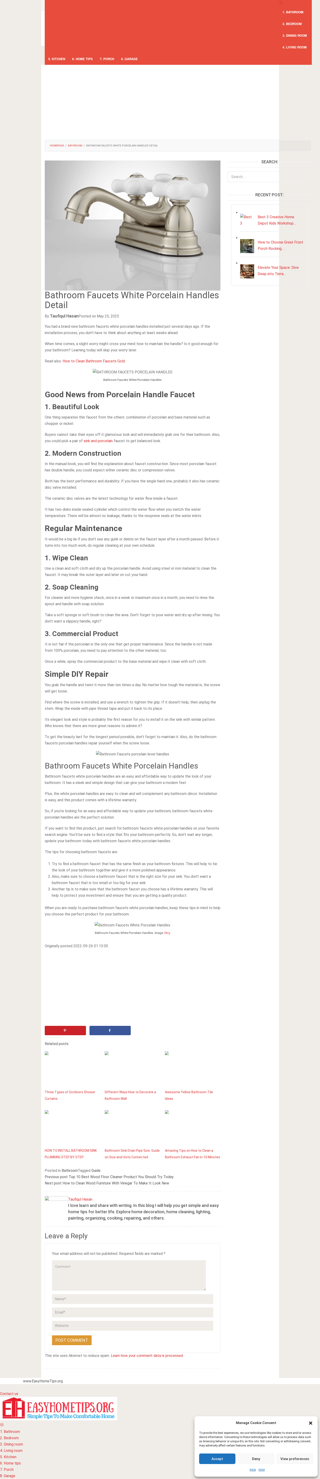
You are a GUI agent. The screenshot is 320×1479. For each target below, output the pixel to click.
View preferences (294, 1459)
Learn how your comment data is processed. (147, 1355)
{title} (252, 1470)
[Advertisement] (178, 102)
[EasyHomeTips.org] (58, 1419)
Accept (217, 1459)
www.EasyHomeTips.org (43, 1381)
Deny (256, 1459)
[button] (310, 1423)
